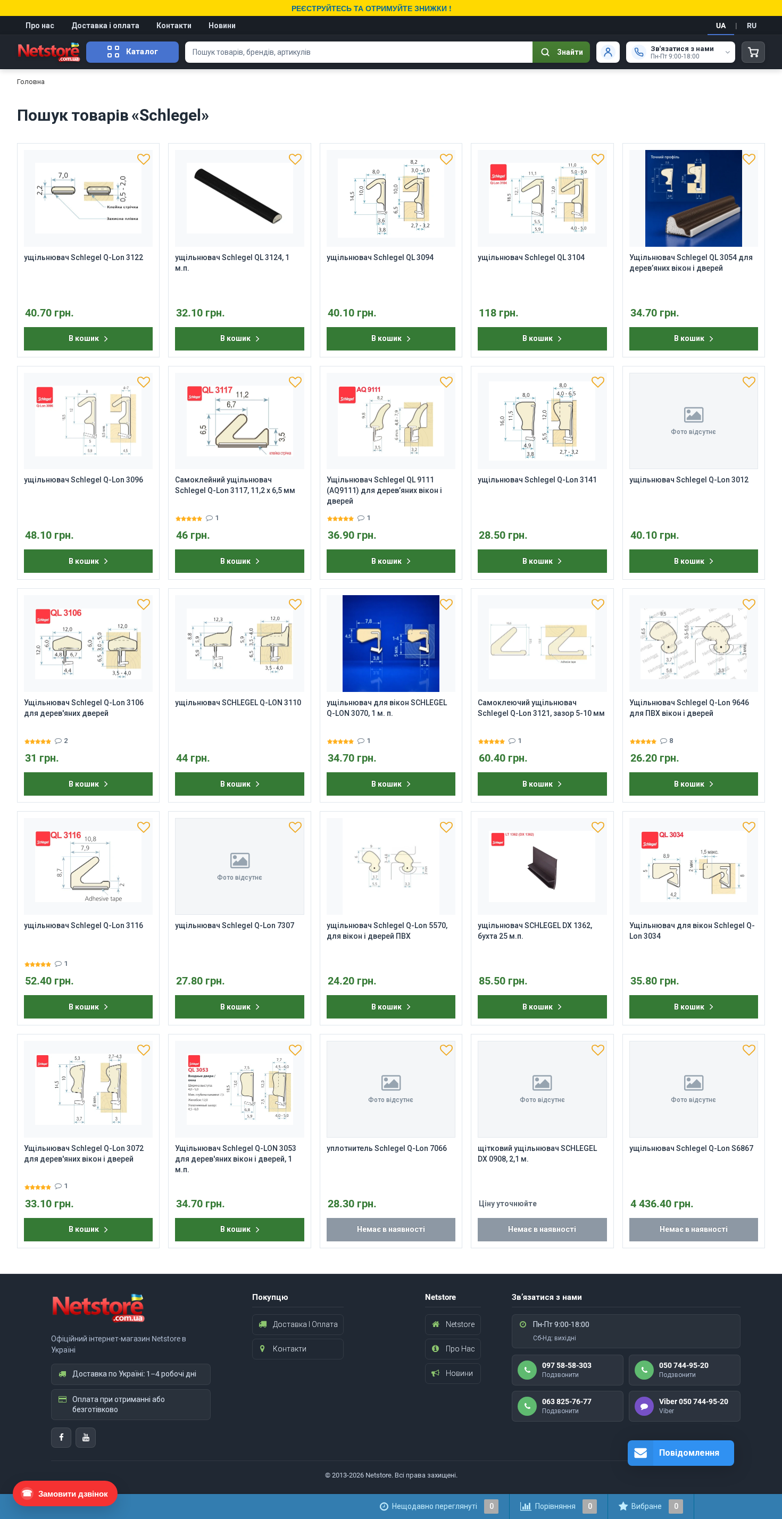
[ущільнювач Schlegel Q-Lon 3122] (88, 198)
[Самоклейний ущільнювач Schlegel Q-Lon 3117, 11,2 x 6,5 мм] (239, 421)
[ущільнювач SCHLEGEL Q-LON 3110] (239, 643)
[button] (144, 159)
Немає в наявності (391, 1229)
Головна (31, 82)
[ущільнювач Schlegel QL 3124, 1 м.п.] (239, 198)
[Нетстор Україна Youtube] (86, 1438)
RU (751, 25)
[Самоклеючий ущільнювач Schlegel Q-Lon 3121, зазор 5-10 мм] (542, 643)
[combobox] (359, 52)
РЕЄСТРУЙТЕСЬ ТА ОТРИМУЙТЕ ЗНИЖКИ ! (372, 8)
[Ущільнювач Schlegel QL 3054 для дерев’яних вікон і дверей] (693, 198)
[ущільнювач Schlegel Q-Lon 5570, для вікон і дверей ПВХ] (391, 866)
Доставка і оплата (105, 25)
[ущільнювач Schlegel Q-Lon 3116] (88, 866)
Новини (222, 25)
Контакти (174, 25)
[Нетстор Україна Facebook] (61, 1438)
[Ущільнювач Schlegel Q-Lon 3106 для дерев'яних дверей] (88, 643)
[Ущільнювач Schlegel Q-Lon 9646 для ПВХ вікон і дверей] (693, 643)
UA (721, 25)
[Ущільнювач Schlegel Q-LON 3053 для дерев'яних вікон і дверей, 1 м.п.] (239, 1089)
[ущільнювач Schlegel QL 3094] (391, 198)
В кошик (84, 338)
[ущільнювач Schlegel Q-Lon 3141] (542, 421)
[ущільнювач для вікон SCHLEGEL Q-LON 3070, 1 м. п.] (391, 643)
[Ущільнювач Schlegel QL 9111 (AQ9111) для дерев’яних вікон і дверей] (391, 421)
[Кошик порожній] (753, 52)
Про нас (40, 25)
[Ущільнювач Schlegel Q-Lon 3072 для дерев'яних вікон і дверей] (88, 1089)
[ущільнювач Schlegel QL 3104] (542, 198)
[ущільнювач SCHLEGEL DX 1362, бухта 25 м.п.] (542, 866)
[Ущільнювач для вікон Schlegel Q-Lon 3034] (693, 866)
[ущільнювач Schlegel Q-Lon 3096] (88, 421)
